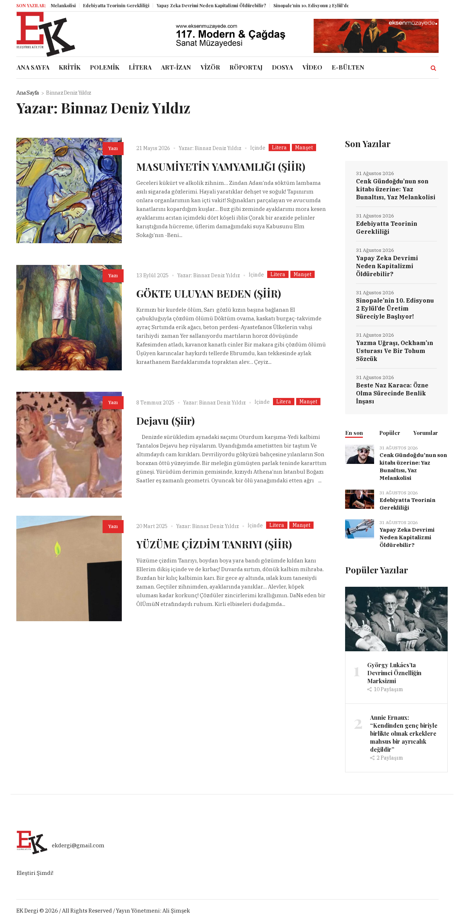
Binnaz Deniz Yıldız (218, 148)
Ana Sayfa (27, 92)
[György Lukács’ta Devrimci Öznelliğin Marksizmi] (396, 618)
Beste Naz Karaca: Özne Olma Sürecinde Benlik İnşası (392, 393)
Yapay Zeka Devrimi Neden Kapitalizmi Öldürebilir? (192, 5)
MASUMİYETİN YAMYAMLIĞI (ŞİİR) (220, 166)
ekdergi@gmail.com (78, 845)
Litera (279, 147)
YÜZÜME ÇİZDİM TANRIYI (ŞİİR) (214, 544)
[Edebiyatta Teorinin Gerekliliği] (359, 498)
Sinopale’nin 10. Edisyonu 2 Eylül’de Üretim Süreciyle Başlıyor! (320, 5)
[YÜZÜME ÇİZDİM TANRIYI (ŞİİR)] (69, 568)
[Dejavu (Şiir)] (69, 444)
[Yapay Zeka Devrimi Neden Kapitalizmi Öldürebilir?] (359, 528)
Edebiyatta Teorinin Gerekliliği (97, 5)
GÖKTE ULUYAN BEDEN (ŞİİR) (208, 293)
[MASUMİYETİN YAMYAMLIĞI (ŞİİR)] (69, 190)
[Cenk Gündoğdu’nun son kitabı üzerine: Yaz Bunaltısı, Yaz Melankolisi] (359, 453)
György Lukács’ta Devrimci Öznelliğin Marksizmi (394, 673)
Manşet (304, 147)
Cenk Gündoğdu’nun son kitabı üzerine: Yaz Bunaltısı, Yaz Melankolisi (395, 189)
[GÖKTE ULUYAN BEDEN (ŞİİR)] (69, 317)
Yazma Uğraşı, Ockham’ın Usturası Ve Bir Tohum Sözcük (394, 350)
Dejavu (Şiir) (165, 420)
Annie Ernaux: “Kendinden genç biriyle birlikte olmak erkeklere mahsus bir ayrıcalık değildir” (404, 733)
